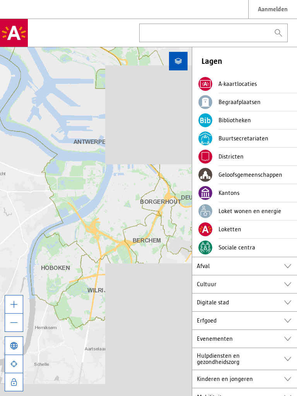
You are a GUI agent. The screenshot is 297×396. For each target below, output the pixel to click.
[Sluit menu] (178, 61)
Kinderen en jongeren (225, 379)
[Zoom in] (14, 304)
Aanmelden (273, 9)
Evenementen (215, 338)
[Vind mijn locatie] (14, 364)
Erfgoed (207, 320)
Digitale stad (213, 302)
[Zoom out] (14, 322)
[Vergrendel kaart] (14, 382)
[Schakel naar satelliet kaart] (14, 345)
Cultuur (207, 284)
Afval (203, 266)
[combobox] (213, 33)
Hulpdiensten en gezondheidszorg (218, 358)
